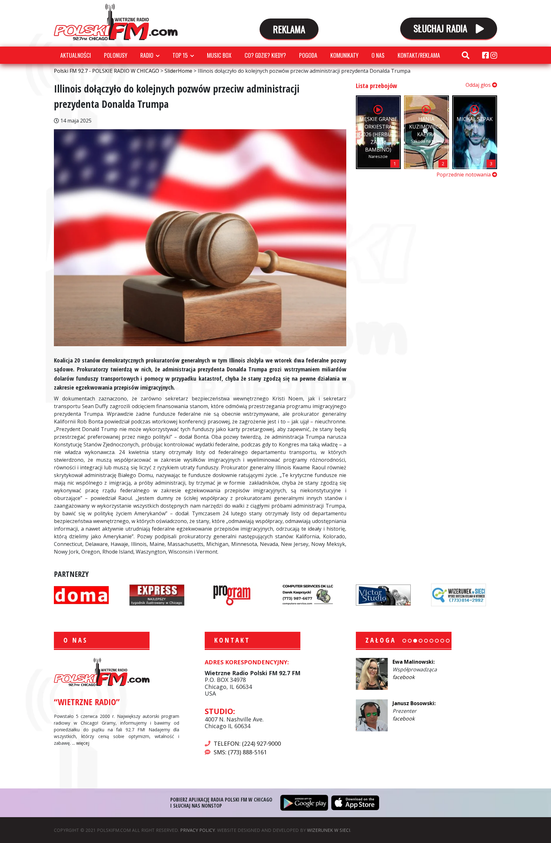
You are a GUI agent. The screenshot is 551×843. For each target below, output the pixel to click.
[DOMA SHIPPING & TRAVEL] (81, 594)
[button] (404, 641)
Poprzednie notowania (464, 174)
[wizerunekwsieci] (458, 594)
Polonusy (115, 55)
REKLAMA (289, 29)
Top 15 (180, 55)
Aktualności (75, 55)
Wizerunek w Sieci (328, 830)
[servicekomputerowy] (307, 594)
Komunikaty (344, 55)
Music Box (219, 55)
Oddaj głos (479, 84)
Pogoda (308, 55)
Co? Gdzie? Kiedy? (265, 55)
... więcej (80, 743)
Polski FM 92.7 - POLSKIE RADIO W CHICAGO (116, 22)
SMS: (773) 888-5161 (240, 752)
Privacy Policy (197, 830)
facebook (404, 677)
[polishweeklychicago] (232, 594)
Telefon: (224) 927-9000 (247, 743)
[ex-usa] (156, 594)
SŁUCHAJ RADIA (441, 28)
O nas (378, 55)
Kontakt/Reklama (419, 55)
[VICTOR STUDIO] (383, 594)
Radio (146, 55)
